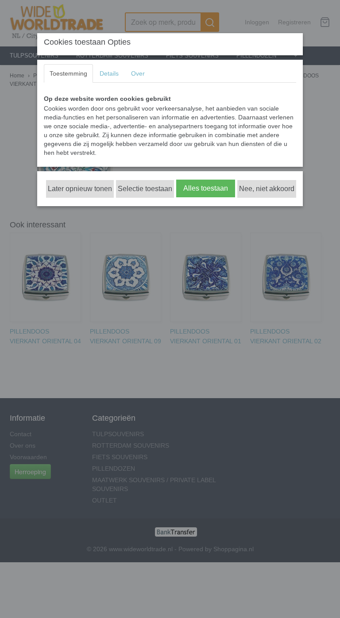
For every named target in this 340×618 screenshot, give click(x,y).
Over (138, 73)
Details (109, 73)
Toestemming (68, 73)
